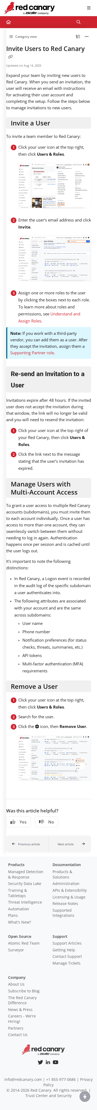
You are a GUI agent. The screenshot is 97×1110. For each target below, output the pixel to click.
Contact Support (67, 956)
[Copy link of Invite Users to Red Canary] (10, 57)
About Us (16, 984)
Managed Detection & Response (25, 874)
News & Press (20, 1009)
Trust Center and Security (48, 1095)
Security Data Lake (24, 883)
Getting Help (64, 949)
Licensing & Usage (69, 897)
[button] (27, 844)
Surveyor (16, 949)
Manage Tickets (67, 963)
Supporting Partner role (32, 352)
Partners (15, 1028)
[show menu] (88, 8)
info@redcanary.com (23, 1079)
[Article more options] (86, 36)
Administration (66, 883)
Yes (23, 822)
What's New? (19, 922)
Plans (13, 915)
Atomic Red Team (24, 943)
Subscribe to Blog (24, 990)
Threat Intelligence (25, 902)
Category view (26, 36)
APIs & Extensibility (70, 890)
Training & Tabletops (17, 893)
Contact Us (17, 1034)
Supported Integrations (63, 913)
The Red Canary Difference (22, 1000)
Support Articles (67, 943)
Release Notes (65, 903)
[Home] (29, 8)
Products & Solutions (62, 874)
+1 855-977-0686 (61, 1079)
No (51, 822)
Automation (18, 908)
